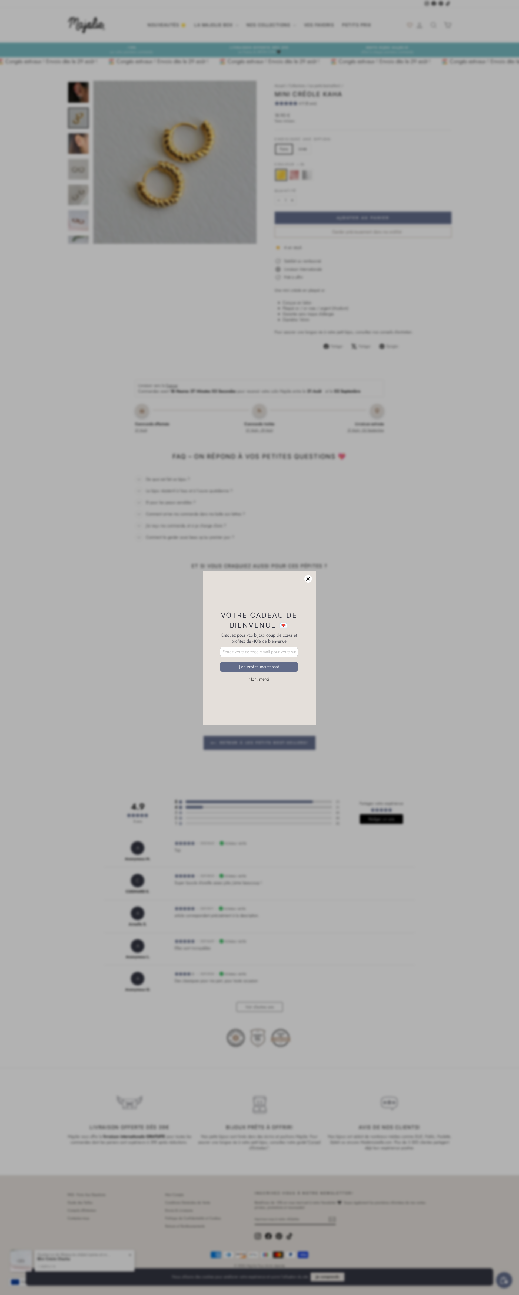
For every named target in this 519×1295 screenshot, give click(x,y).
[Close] (308, 579)
